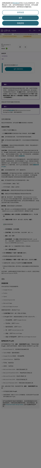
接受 (20, 18)
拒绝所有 (20, 23)
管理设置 (20, 12)
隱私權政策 (16, 3)
